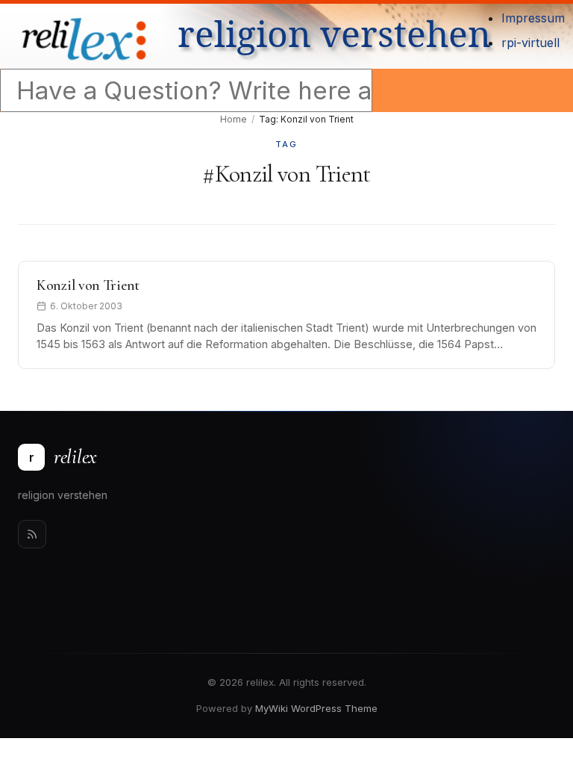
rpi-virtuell (530, 42)
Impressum (533, 17)
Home (233, 119)
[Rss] (32, 534)
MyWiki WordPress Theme (316, 708)
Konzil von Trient (88, 285)
